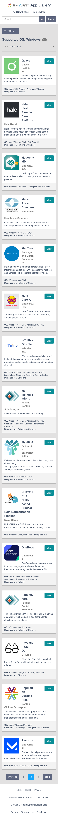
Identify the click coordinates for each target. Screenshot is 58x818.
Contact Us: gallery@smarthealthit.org (29, 804)
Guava (26, 60)
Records (27, 740)
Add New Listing (21, 11)
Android (22, 88)
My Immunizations (27, 394)
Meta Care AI (27, 297)
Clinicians (46, 186)
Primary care (38, 423)
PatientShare (27, 596)
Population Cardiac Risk (27, 694)
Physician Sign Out (27, 646)
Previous (12, 776)
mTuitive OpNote (27, 342)
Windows (40, 88)
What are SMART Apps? (20, 797)
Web (29, 88)
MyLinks (27, 442)
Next (47, 776)
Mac (33, 88)
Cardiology (20, 727)
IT (49, 534)
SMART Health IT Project (29, 789)
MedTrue (27, 248)
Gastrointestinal (41, 374)
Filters (10, 31)
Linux (11, 88)
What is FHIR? (42, 797)
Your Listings (39, 11)
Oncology (30, 374)
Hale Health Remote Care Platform (27, 112)
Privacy (14, 812)
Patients (21, 91)
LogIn (51, 19)
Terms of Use (27, 812)
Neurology (20, 374)
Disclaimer (42, 812)
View (49, 61)
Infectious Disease (24, 423)
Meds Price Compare (28, 203)
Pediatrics (8, 426)
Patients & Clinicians (26, 144)
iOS (16, 88)
